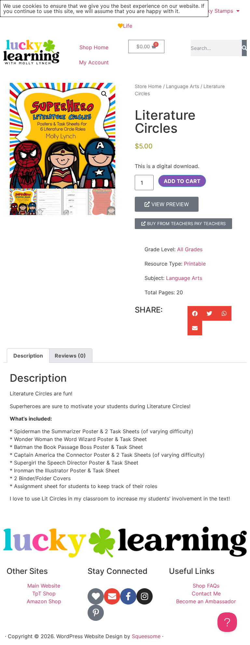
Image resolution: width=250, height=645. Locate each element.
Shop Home (93, 47)
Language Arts (182, 86)
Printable (195, 263)
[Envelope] (112, 596)
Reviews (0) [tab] (70, 355)
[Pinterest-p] (96, 613)
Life (127, 26)
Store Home (148, 86)
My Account (94, 62)
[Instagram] (144, 596)
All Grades (189, 249)
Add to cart (182, 181)
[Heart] (96, 596)
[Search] (244, 48)
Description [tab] (28, 355)
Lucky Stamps (215, 11)
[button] (104, 94)
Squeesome (146, 636)
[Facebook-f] (128, 596)
